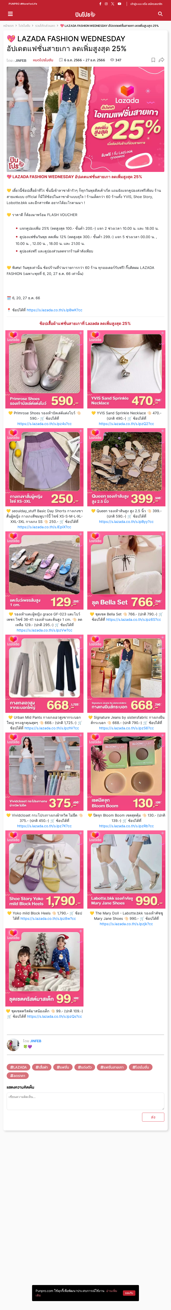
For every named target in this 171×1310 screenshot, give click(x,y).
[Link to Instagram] (106, 4)
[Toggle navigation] (10, 13)
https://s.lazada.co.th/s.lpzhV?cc (51, 728)
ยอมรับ (129, 1293)
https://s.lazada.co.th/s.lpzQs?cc (54, 1016)
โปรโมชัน (24, 25)
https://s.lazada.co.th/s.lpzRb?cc (126, 826)
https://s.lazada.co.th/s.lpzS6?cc (126, 728)
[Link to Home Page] (85, 14)
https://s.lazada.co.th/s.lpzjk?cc (126, 924)
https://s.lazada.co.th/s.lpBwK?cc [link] (54, 310)
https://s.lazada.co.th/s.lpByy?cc (126, 521)
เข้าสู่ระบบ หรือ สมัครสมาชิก (146, 4)
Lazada (20, 1067)
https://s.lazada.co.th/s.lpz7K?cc (44, 826)
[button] (161, 60)
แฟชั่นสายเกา (114, 1067)
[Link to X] (112, 4)
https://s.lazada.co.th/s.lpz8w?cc (48, 918)
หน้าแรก (8, 25)
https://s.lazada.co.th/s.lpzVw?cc (44, 630)
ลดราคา (19, 1075)
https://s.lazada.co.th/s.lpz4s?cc (44, 423)
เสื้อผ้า (43, 1067)
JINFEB (20, 60)
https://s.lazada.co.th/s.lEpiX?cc (44, 527)
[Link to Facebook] (100, 4)
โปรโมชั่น (142, 1067)
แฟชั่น (64, 1067)
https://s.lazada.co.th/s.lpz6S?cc (133, 619)
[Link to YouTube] (119, 4)
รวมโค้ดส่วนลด (45, 25)
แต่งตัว (86, 1067)
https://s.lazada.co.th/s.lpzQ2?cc (126, 423)
